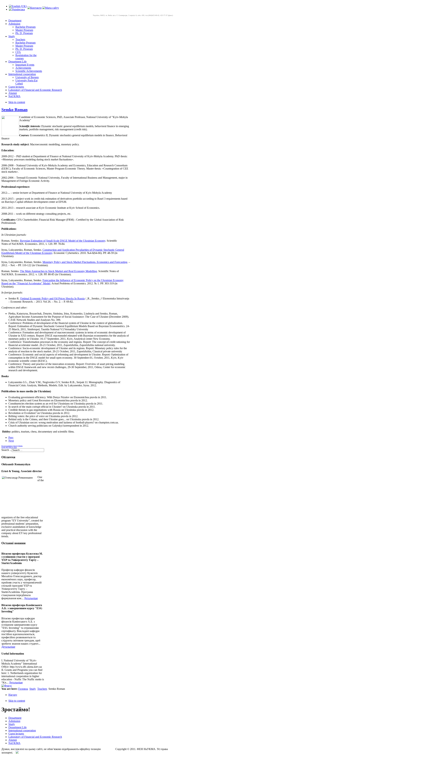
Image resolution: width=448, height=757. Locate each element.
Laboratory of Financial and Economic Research (35, 736)
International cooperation (22, 730)
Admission (14, 721)
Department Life (17, 727)
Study (32, 688)
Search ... (6, 449)
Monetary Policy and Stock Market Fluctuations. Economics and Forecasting (85, 262)
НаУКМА (107, 749)
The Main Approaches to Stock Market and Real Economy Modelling (58, 271)
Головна (23, 688)
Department (14, 717)
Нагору (12, 694)
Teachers (42, 688)
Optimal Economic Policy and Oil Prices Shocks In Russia (52, 298)
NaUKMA (14, 743)
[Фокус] (6, 685)
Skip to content (16, 102)
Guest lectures (16, 733)
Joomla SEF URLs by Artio (9, 447)
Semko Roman (14, 109)
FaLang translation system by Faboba (12, 446)
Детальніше (31, 598)
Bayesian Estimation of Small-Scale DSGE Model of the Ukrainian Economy (62, 240)
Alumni (12, 739)
